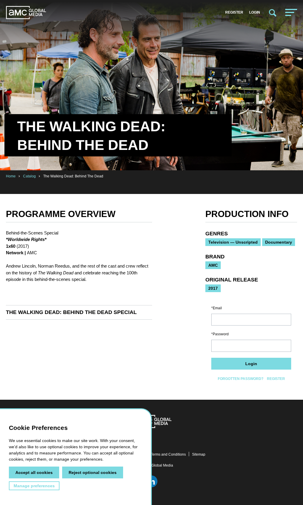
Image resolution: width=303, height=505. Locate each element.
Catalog (29, 176)
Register (234, 12)
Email (217, 308)
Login (254, 12)
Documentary (278, 242)
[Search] (272, 12)
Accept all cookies (34, 472)
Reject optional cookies (93, 472)
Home (11, 176)
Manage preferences (34, 485)
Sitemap (198, 454)
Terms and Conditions (168, 454)
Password (221, 334)
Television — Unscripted (233, 242)
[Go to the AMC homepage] (26, 12)
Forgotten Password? (240, 379)
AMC (213, 265)
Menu (291, 12)
